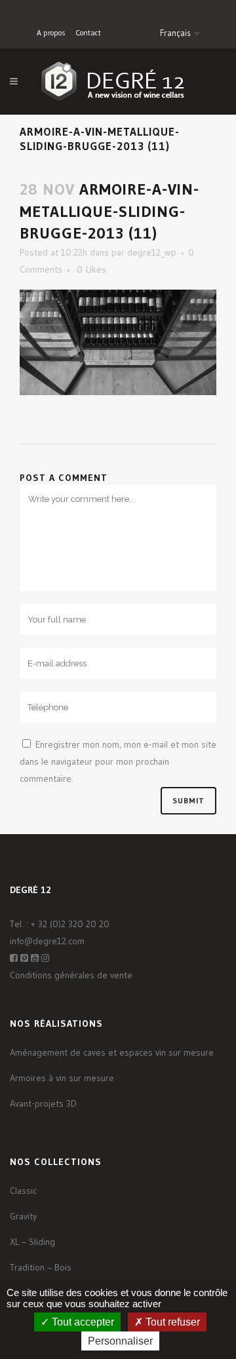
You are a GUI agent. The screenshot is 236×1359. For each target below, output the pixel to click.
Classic (23, 1190)
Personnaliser (120, 1341)
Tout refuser (171, 1322)
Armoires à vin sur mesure (62, 1078)
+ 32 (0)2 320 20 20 (70, 924)
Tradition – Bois (40, 1267)
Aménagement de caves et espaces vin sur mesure (112, 1052)
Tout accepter (81, 1322)
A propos (51, 32)
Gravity (23, 1216)
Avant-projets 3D (43, 1103)
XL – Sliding (32, 1242)
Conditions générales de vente (71, 975)
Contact (88, 32)
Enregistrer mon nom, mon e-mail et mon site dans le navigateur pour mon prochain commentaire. (118, 761)
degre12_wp (151, 252)
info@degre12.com (47, 941)
